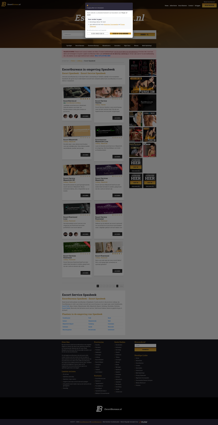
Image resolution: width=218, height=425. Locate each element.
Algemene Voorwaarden (111, 24)
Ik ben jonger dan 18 (97, 34)
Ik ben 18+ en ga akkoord (120, 33)
